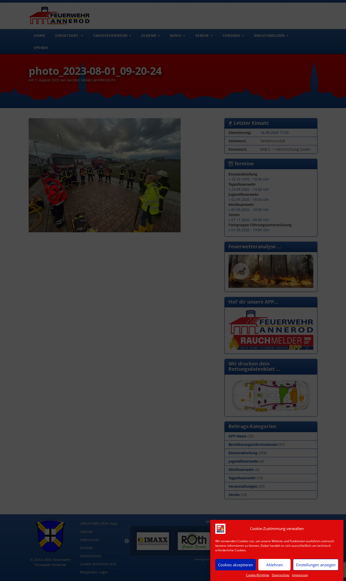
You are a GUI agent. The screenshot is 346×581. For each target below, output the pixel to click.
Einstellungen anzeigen (316, 564)
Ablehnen (274, 564)
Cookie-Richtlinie (257, 575)
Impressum (300, 575)
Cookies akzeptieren (235, 564)
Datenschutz (281, 575)
